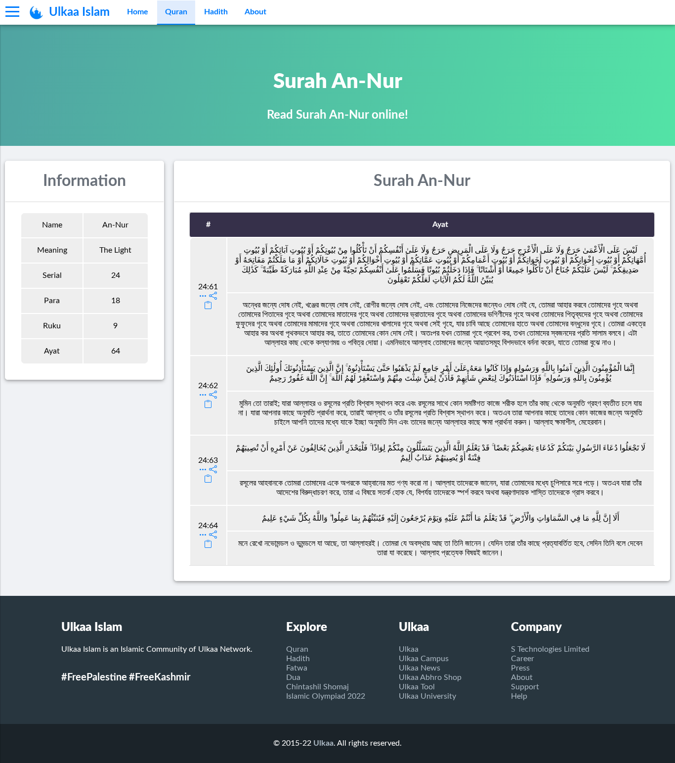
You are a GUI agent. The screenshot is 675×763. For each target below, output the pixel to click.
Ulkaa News (419, 668)
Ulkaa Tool (417, 687)
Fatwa (296, 668)
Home (137, 12)
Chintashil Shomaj (317, 687)
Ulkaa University (427, 696)
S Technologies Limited (550, 649)
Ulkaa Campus (424, 659)
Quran (176, 12)
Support (525, 687)
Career (522, 659)
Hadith (216, 12)
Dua (293, 677)
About (255, 12)
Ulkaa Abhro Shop (430, 677)
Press (520, 668)
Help (519, 696)
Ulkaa (409, 649)
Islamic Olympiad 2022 (325, 696)
